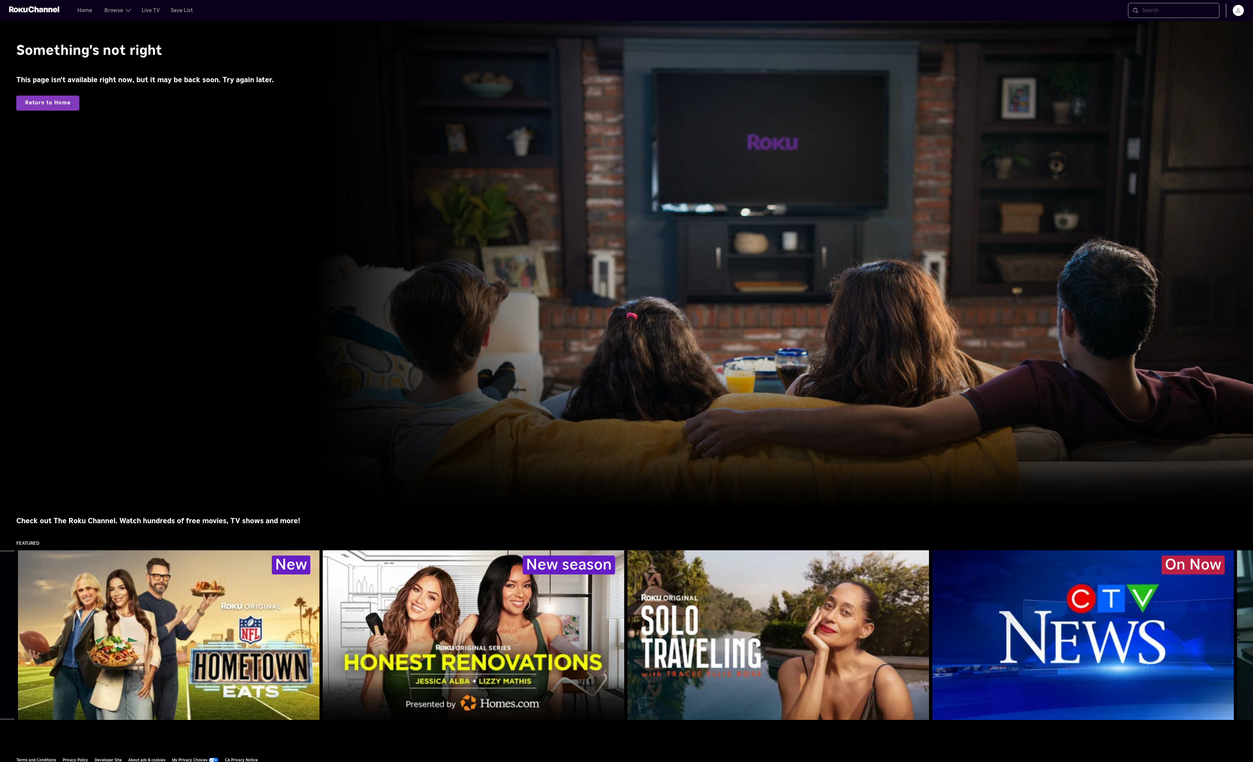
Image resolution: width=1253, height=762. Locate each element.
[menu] (1238, 10)
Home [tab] (84, 10)
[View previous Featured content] (8, 635)
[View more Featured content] (1245, 635)
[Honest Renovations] (473, 635)
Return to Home (47, 102)
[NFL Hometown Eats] (168, 635)
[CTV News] (1083, 635)
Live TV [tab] (151, 10)
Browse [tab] (113, 10)
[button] (1084, 635)
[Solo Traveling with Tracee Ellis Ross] (778, 635)
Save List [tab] (182, 10)
